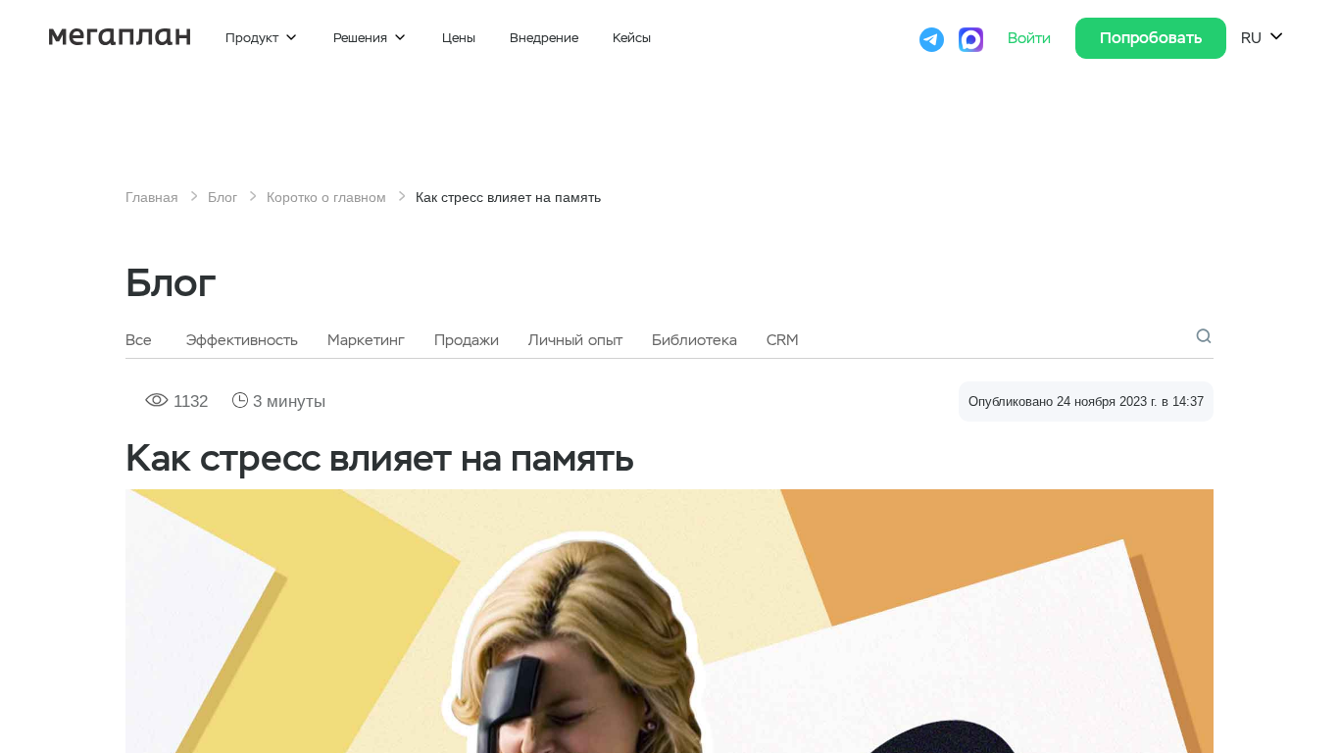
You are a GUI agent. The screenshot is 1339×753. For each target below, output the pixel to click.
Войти (1032, 38)
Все (138, 340)
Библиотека (694, 340)
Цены (458, 37)
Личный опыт (575, 340)
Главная (151, 197)
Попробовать (1151, 37)
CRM (783, 340)
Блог (222, 197)
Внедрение (544, 37)
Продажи (466, 340)
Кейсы (632, 37)
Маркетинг (366, 340)
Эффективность (242, 340)
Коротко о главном (326, 197)
